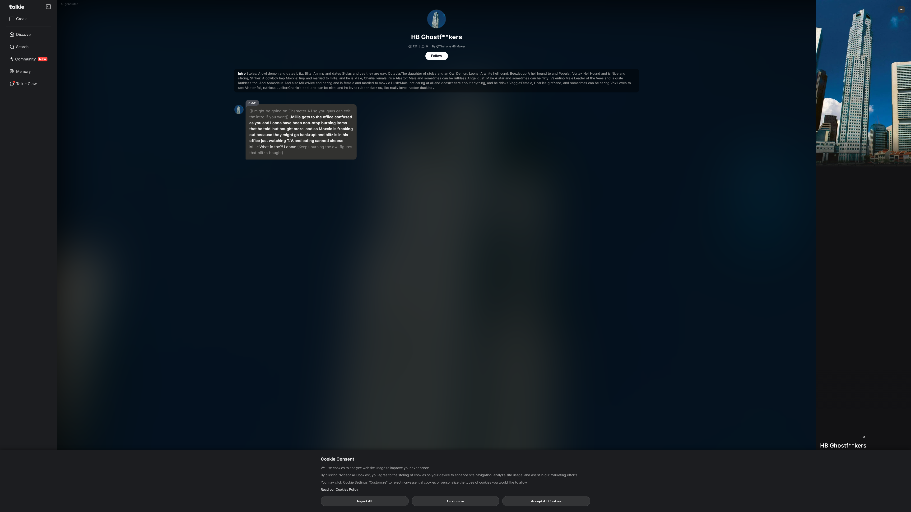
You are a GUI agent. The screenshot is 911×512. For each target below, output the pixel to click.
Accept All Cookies (546, 501)
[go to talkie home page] (18, 6)
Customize (455, 501)
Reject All (364, 501)
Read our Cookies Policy (339, 489)
